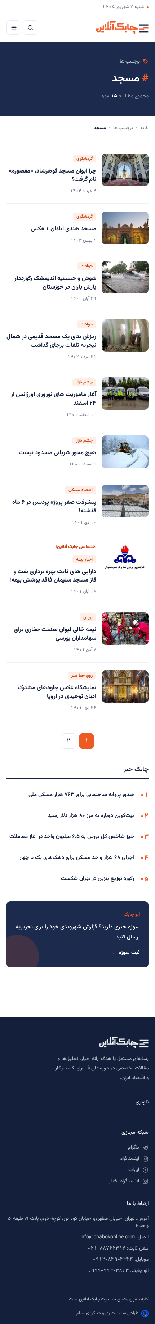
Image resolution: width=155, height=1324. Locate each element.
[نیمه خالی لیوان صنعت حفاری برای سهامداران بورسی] (125, 633)
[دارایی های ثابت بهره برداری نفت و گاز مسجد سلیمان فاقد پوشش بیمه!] (125, 569)
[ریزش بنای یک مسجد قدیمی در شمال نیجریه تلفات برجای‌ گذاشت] (125, 340)
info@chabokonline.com (107, 1237)
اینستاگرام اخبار (124, 1181)
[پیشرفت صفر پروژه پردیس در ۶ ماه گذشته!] (125, 506)
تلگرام (133, 1147)
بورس (88, 617)
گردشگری (84, 159)
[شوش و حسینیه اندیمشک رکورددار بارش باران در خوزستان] (125, 282)
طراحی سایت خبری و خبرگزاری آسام (107, 1313)
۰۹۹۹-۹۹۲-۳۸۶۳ (108, 1271)
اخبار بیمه (84, 559)
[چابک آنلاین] (122, 27)
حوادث (87, 266)
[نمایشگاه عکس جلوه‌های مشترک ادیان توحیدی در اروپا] (125, 691)
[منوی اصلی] (13, 27)
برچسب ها (123, 128)
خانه (144, 128)
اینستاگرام (129, 1158)
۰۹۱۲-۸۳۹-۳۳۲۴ (112, 1260)
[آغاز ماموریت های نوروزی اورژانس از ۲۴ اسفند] (125, 398)
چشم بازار (84, 382)
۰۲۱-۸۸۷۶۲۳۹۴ (106, 1248)
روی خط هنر (82, 675)
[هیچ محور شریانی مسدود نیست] (125, 452)
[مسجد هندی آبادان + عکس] (125, 228)
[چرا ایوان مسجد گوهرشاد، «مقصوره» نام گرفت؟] (125, 175)
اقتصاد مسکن (80, 490)
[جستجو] (30, 27)
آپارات (133, 1170)
